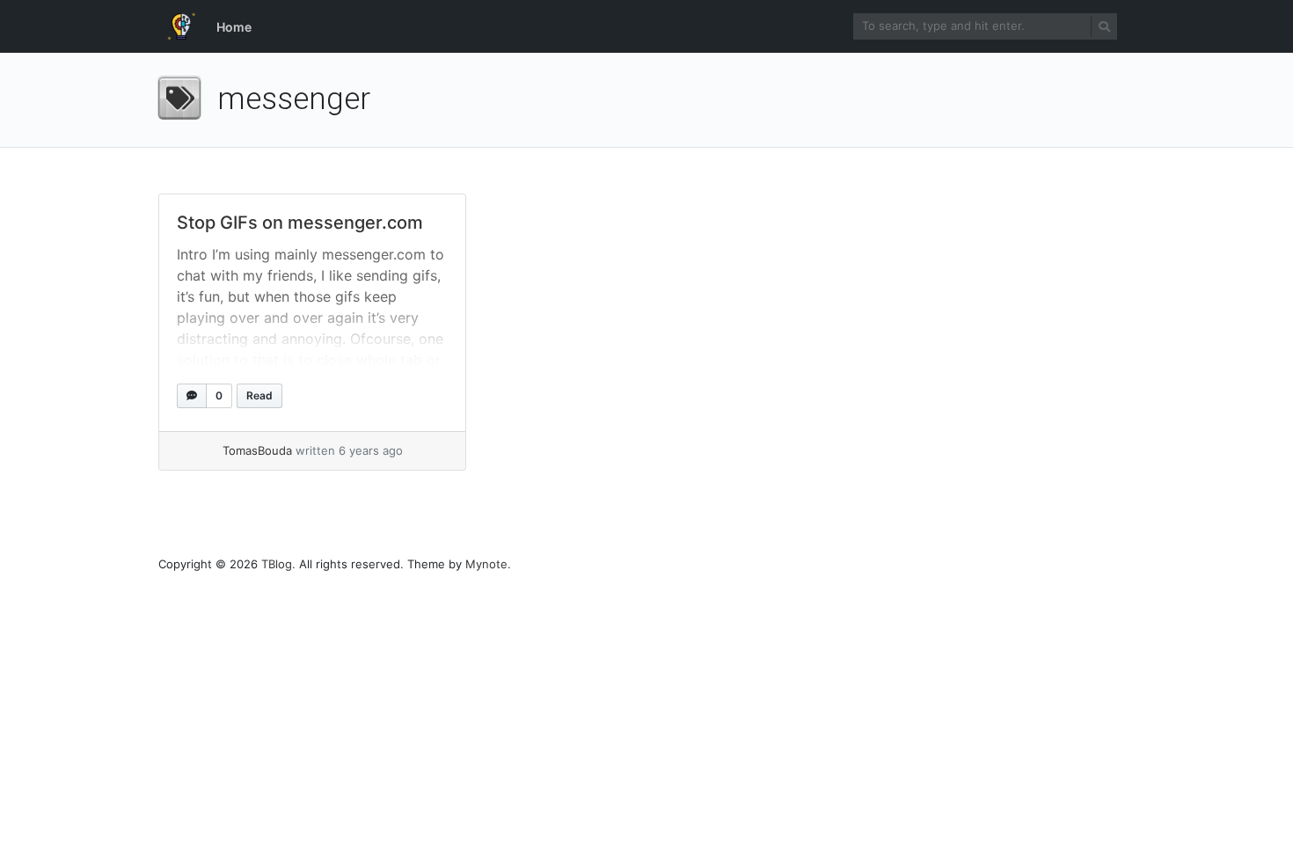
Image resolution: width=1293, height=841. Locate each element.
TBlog (276, 564)
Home (234, 26)
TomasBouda (257, 450)
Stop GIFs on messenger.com (300, 222)
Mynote (486, 564)
